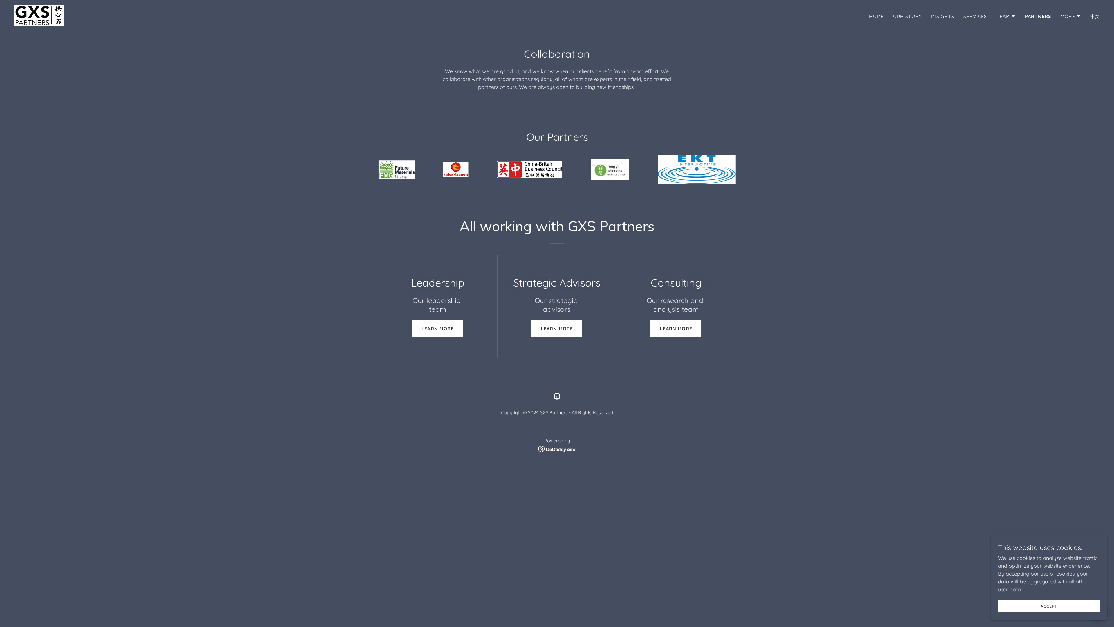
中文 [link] (1095, 16)
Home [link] (876, 16)
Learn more (438, 328)
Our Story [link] (907, 16)
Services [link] (975, 16)
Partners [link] (1038, 16)
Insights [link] (942, 16)
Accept (1049, 606)
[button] (1006, 16)
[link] (39, 15)
